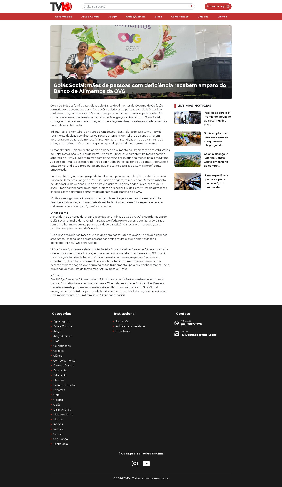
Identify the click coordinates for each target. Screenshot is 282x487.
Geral (56, 394)
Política (58, 429)
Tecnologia (60, 444)
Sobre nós (121, 321)
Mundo (58, 419)
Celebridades (180, 16)
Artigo (113, 16)
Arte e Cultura (90, 16)
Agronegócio (63, 16)
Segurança (60, 439)
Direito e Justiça (63, 365)
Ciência (222, 16)
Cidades (203, 16)
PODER (58, 424)
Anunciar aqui (217, 6)
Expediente (123, 331)
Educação (60, 375)
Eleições (58, 380)
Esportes (59, 390)
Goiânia (58, 399)
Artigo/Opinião (136, 16)
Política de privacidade (130, 326)
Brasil (158, 16)
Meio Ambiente (63, 414)
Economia (59, 370)
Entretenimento (64, 385)
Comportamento (64, 360)
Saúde (57, 434)
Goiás (56, 404)
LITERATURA (61, 409)
